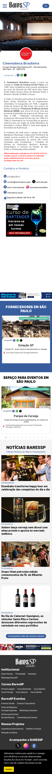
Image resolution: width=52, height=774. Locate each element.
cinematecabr (42, 182)
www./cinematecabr (15, 187)
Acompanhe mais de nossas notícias (26, 636)
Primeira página (8, 689)
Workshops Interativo (28, 710)
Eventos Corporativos (26, 703)
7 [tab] (30, 367)
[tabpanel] (26, 340)
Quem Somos (7, 674)
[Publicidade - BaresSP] (26, 220)
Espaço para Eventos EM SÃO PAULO (26, 380)
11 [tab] (46, 367)
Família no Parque (33, 729)
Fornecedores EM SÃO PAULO (26, 309)
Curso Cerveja (7, 692)
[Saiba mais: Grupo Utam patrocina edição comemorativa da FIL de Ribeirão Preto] (25, 566)
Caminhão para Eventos (27, 717)
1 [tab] (6, 367)
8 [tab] (34, 367)
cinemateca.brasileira (38, 187)
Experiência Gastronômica (12, 729)
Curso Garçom (22, 692)
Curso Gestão (36, 692)
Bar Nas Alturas (7, 717)
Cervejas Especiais (9, 710)
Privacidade (20, 674)
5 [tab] (22, 367)
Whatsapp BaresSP (9, 678)
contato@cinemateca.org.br (19, 182)
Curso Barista (39, 689)
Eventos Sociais (8, 703)
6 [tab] (26, 367)
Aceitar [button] (9, 769)
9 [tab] (38, 367)
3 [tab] (14, 367)
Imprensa (32, 674)
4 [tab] (18, 367)
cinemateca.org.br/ (15, 193)
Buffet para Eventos (9, 714)
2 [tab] (10, 367)
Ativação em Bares (9, 733)
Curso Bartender (24, 689)
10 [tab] (42, 367)
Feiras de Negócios (9, 707)
